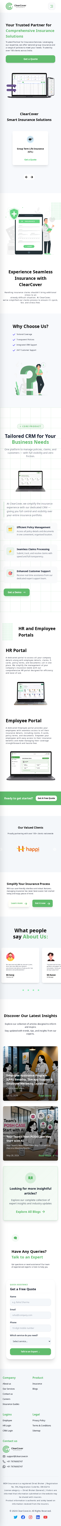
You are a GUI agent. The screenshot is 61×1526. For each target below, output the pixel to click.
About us (7, 1383)
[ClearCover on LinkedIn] (38, 1517)
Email (13, 1309)
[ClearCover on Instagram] (30, 1517)
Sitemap (36, 1430)
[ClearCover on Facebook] (23, 1517)
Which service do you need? (24, 1335)
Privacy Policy (39, 1420)
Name (13, 1296)
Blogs (35, 1389)
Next (54, 849)
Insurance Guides (11, 1404)
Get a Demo (15, 592)
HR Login (7, 1425)
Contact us (8, 1394)
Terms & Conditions (42, 1425)
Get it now (40, 903)
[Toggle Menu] (51, 6)
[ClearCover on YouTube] (45, 1517)
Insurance (37, 1383)
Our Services (9, 1389)
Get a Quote (31, 59)
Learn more (17, 903)
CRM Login (8, 1430)
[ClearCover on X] (16, 1517)
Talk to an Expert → (30, 1351)
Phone (13, 1322)
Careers (6, 1399)
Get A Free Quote (46, 798)
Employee (7, 1420)
